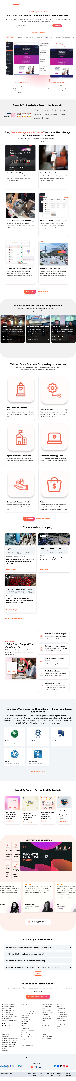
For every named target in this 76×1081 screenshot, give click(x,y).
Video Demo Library (47, 1026)
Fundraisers (24, 1023)
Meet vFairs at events (62, 1016)
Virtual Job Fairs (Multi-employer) (29, 1035)
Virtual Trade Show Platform (27, 1032)
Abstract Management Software (9, 1020)
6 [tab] (43, 349)
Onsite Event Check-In (7, 1012)
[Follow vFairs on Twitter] (61, 1065)
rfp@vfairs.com (47, 1057)
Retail (43, 1020)
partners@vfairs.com (63, 1057)
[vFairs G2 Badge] (19, 117)
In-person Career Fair (58, 337)
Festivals (23, 1025)
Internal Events (24, 1021)
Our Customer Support (62, 1014)
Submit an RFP (60, 1018)
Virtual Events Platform (7, 1014)
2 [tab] (20, 167)
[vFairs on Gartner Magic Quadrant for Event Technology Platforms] (10, 118)
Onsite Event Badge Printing (8, 1010)
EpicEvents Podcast (47, 1036)
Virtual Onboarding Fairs (27, 1045)
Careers (59, 1029)
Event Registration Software (8, 1004)
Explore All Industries (43, 518)
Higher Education (46, 1010)
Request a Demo (61, 1008)
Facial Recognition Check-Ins (9, 1042)
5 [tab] (41, 349)
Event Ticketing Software (8, 1006)
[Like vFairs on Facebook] (55, 1065)
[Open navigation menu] (71, 2)
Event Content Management (9, 1044)
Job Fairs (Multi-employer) (27, 1011)
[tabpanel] (20, 158)
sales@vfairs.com (15, 1057)
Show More (38, 973)
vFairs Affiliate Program (62, 1024)
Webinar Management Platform (9, 1016)
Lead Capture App (6, 1018)
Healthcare (45, 1014)
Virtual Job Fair (56, 339)
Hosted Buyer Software (7, 1036)
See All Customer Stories (13, 618)
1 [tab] (18, 167)
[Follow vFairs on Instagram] (64, 1065)
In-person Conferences (8, 337)
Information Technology (47, 1012)
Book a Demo (30, 292)
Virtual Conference (7, 339)
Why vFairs (59, 1004)
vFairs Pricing (60, 1006)
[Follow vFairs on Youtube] (67, 1065)
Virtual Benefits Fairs (26, 1043)
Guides (44, 1034)
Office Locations (61, 1012)
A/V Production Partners (63, 1027)
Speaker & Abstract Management (10, 1038)
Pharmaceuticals (46, 1016)
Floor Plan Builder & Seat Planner (9, 1040)
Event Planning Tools (7, 1026)
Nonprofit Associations (47, 1004)
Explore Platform (42, 292)
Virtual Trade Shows (32, 339)
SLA (48, 1073)
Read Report (10, 821)
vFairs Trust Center (37, 771)
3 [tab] (22, 167)
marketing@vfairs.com (33, 1057)
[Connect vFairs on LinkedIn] (58, 1065)
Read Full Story (11, 569)
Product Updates (46, 1030)
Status (29, 1073)
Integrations (5, 1050)
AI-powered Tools (46, 1038)
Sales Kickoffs (24, 1017)
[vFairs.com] (8, 3)
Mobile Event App (6, 1008)
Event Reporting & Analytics (8, 1046)
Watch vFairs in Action (38, 32)
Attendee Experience (7, 1030)
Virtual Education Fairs (26, 1041)
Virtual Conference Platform (27, 1030)
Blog (43, 1032)
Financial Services (46, 1018)
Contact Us (59, 1010)
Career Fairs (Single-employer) (28, 1013)
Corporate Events (25, 1019)
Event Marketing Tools (7, 1028)
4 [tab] (39, 349)
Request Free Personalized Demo (38, 997)
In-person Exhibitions (33, 337)
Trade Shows (24, 1009)
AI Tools (4, 1048)
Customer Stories (46, 1028)
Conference (24, 1007)
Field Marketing (25, 1015)
